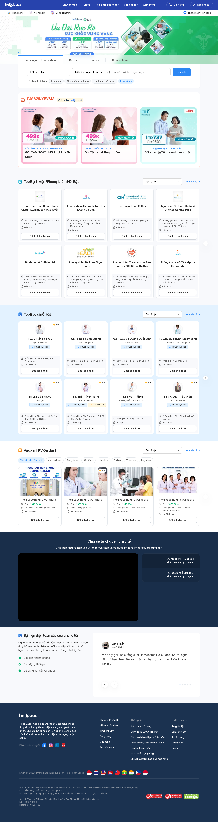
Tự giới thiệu (178, 726)
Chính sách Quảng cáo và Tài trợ (147, 742)
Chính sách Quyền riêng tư (144, 731)
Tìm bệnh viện (107, 730)
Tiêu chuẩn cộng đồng (142, 753)
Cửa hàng (105, 741)
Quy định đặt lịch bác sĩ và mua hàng (149, 759)
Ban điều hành (179, 731)
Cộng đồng (105, 736)
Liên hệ (175, 748)
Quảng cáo (177, 742)
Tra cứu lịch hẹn (108, 747)
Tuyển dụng (178, 737)
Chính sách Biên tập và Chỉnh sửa (148, 737)
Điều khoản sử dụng (141, 726)
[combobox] (48, 72)
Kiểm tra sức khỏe (109, 725)
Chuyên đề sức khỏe (110, 720)
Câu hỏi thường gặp (140, 748)
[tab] (40, 59)
